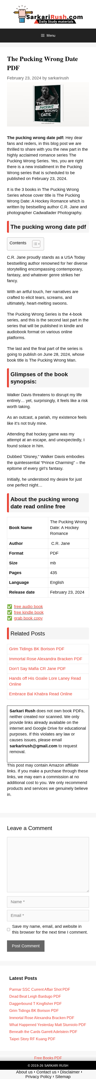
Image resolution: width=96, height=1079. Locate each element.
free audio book (28, 606)
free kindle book (29, 612)
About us (24, 1072)
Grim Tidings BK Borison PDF (36, 649)
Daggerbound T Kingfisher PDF (35, 1004)
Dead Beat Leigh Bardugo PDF (35, 997)
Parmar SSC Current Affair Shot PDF (39, 989)
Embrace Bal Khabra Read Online (40, 694)
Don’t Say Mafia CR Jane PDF (37, 668)
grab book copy (28, 618)
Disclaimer (70, 1072)
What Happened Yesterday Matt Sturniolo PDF (47, 1025)
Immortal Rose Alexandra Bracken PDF (45, 659)
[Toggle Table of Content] (34, 244)
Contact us (46, 1072)
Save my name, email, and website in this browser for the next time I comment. (50, 929)
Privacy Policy (38, 1076)
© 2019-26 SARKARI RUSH (48, 1065)
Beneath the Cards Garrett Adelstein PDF (43, 1032)
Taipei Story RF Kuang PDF (32, 1039)
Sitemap (63, 1076)
